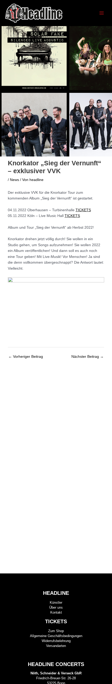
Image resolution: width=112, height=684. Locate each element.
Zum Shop (56, 631)
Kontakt (56, 612)
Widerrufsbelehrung (56, 641)
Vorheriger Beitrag (25, 357)
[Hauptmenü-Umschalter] (102, 13)
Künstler (56, 602)
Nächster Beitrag (87, 357)
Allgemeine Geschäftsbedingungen (56, 636)
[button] (105, 91)
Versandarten (56, 646)
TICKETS (83, 210)
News (14, 180)
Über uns (56, 607)
